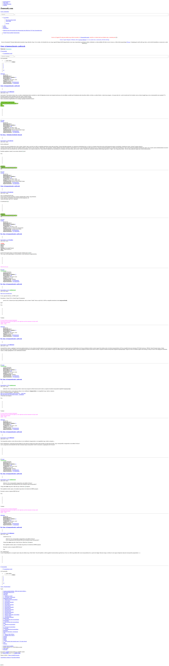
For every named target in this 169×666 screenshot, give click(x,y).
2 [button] (3, 64)
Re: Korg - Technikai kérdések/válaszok (11, 134)
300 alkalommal (15, 230)
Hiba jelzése (5, 2)
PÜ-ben (128, 42)
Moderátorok (8, 49)
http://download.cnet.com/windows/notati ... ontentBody (12, 394)
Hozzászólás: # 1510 (5, 239)
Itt (108, 39)
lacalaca (2, 220)
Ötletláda (5, 5)
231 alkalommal (16, 231)
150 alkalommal (16, 132)
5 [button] (3, 68)
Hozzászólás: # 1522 (5, 290)
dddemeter (3, 73)
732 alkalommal (15, 280)
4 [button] (3, 66)
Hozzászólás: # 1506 (5, 192)
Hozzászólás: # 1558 (5, 344)
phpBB (7, 651)
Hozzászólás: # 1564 (5, 533)
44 (10, 78)
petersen (2, 121)
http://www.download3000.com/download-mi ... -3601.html (13, 393)
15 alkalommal (16, 83)
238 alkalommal (15, 82)
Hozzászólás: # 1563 (5, 479)
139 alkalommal (15, 131)
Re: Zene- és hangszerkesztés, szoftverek (11, 234)
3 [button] (3, 65)
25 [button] (3, 70)
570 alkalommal (16, 281)
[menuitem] (11, 19)
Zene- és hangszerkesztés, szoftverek (13, 46)
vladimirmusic (3, 270)
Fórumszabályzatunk (85, 37)
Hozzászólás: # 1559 (5, 385)
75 (10, 225)
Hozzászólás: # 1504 (5, 140)
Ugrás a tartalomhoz (5, 11)
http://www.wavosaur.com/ (6, 293)
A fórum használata (7, 4)
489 (11, 275)
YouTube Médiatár (82, 39)
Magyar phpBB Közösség (13, 655)
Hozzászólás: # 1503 (5, 91)
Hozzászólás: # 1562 (5, 437)
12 (15, 77)
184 (11, 126)
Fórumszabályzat (6, 1)
